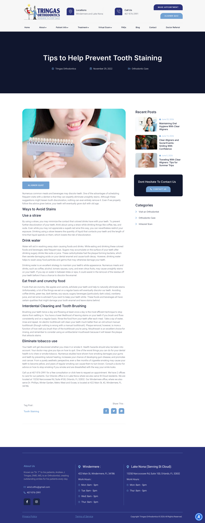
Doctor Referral (173, 27)
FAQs (123, 27)
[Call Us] (118, 11)
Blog (138, 27)
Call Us (128, 10)
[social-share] (106, 411)
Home (27, 27)
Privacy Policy (29, 516)
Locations (81, 10)
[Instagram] (36, 501)
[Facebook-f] (27, 501)
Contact (152, 27)
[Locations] (70, 11)
